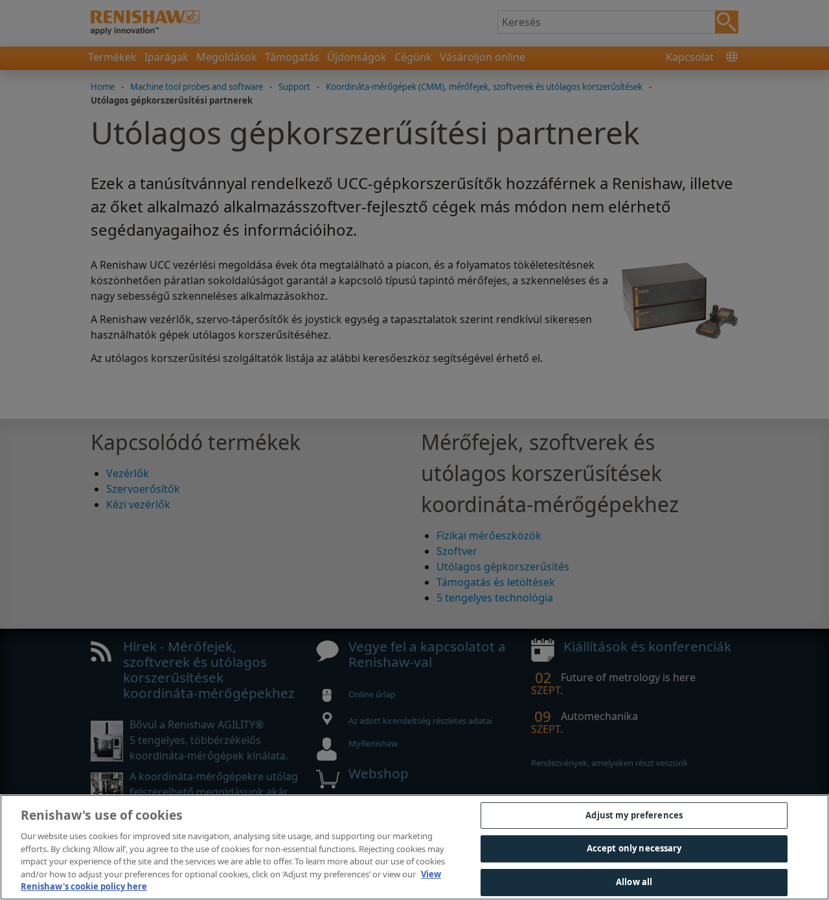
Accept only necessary (634, 848)
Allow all (634, 882)
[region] (414, 847)
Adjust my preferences (634, 815)
